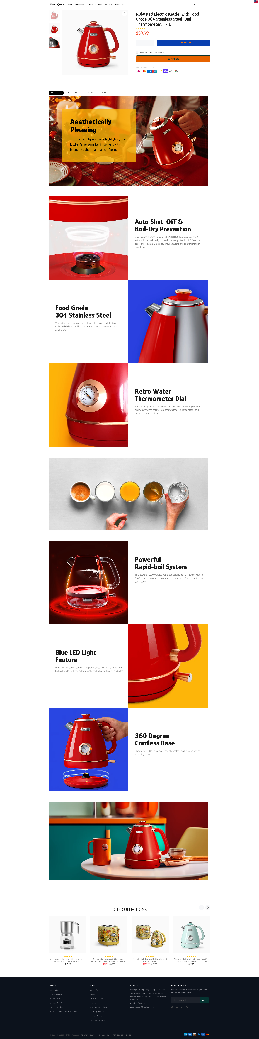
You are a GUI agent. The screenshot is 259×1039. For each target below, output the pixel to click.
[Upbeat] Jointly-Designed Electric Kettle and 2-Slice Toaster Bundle (150, 960)
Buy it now (173, 59)
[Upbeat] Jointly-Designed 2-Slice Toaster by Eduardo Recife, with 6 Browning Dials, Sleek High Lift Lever (109, 960)
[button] (140, 29)
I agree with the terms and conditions (152, 52)
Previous (201, 907)
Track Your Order (96, 999)
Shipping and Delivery (98, 1007)
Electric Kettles (56, 994)
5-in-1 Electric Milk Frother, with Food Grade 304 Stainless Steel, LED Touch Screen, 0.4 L (68, 960)
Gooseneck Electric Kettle (60, 1007)
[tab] (56, 93)
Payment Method (96, 1003)
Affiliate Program (96, 1016)
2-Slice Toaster (55, 999)
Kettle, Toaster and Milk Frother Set (63, 1012)
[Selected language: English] (256, 1)
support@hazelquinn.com (145, 1007)
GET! (204, 1000)
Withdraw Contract (97, 1020)
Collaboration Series (57, 1003)
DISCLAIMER (104, 1035)
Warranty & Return (97, 1012)
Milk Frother (54, 990)
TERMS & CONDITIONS (122, 1035)
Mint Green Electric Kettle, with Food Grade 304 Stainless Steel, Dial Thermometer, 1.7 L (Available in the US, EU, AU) (191, 960)
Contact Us (94, 994)
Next (207, 907)
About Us (94, 990)
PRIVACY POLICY (87, 1035)
